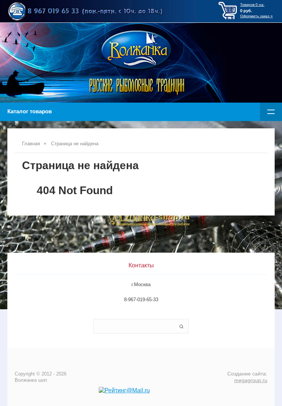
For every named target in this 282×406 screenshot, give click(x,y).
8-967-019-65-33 (141, 299)
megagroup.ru (250, 380)
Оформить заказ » (256, 16)
